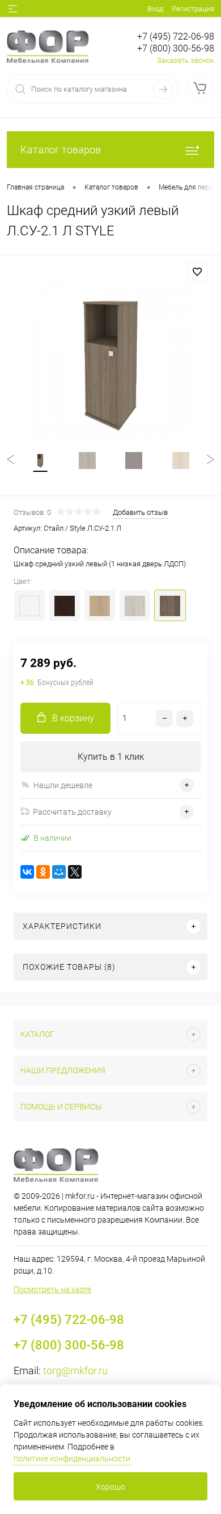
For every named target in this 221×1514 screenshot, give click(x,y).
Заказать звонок (185, 60)
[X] (75, 872)
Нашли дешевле (62, 785)
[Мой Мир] (59, 872)
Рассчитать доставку (72, 811)
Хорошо (110, 1486)
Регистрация (193, 9)
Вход (155, 9)
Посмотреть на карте (52, 1289)
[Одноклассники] (43, 872)
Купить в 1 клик (111, 756)
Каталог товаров (60, 150)
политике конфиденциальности (72, 1458)
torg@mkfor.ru (75, 1371)
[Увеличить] (110, 363)
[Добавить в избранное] (197, 272)
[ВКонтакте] (27, 872)
